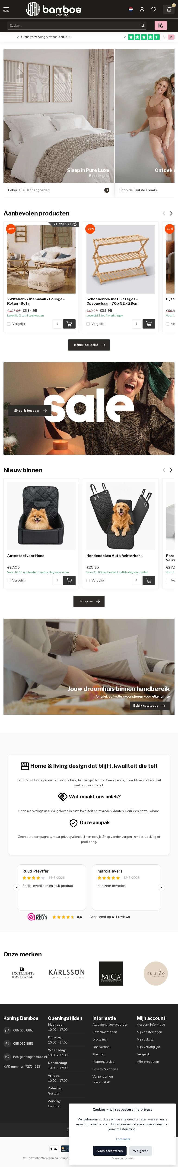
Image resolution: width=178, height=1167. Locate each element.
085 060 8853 (23, 1030)
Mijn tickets (145, 1039)
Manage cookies (123, 1158)
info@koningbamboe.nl (30, 1057)
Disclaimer (100, 1039)
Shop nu (86, 601)
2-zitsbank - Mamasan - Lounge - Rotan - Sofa (36, 301)
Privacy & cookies (105, 1069)
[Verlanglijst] (153, 9)
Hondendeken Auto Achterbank (114, 556)
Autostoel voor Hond (25, 556)
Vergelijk (18, 324)
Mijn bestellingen (149, 1032)
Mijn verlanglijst (148, 1047)
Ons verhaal (101, 1047)
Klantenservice (103, 1061)
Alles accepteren (109, 1151)
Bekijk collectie (86, 345)
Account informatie (151, 1024)
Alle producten (148, 1061)
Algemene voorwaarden (110, 1024)
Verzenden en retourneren (102, 1079)
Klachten (98, 1054)
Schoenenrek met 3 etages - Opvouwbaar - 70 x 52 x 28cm (112, 301)
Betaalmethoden (104, 1032)
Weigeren (141, 1151)
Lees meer (123, 1139)
